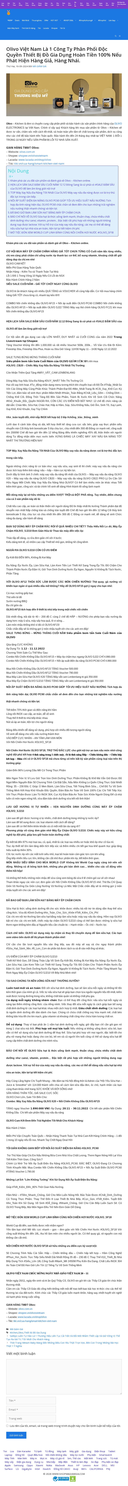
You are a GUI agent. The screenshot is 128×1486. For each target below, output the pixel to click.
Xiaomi (39, 1465)
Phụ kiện (91, 1454)
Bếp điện (63, 1461)
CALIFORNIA (96, 1468)
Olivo (20, 1332)
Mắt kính (88, 1458)
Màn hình (22, 1458)
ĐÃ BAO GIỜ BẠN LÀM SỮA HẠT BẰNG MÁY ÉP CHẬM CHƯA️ (45, 212)
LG (17, 1468)
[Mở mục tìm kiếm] (116, 36)
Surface (9, 1468)
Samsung (19, 1465)
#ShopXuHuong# (86, 20)
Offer (46, 20)
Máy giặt (74, 1451)
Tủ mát (114, 1458)
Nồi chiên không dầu (56, 1454)
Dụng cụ (38, 1461)
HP (78, 1465)
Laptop (8, 1454)
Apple (8, 1465)
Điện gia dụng (24, 1461)
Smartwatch (105, 1454)
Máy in (33, 1458)
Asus (70, 1465)
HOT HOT (54, 20)
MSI (113, 1465)
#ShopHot (102, 20)
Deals (17, 20)
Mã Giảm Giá (16, 1329)
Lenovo (87, 1465)
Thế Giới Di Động (28, 28)
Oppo (30, 1465)
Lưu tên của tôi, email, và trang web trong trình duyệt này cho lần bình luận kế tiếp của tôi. (65, 1426)
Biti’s (83, 1468)
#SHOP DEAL (68, 20)
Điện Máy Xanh (13, 28)
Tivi (5, 1451)
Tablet (111, 1451)
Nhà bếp (50, 1461)
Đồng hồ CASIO (62, 1468)
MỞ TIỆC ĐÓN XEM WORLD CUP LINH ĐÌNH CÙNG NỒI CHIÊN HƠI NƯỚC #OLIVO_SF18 (61, 232)
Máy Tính (9, 1458)
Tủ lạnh (38, 1451)
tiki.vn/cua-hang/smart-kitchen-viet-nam (39, 163)
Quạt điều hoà (35, 1454)
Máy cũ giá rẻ (57, 1458)
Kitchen (13, 1332)
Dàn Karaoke (24, 1451)
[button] (120, 36)
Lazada (46, 28)
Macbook (60, 1465)
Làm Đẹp (112, 20)
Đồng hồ (20, 1454)
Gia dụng (86, 1451)
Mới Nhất (25, 20)
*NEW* (9, 20)
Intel (37, 1468)
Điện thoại (99, 1451)
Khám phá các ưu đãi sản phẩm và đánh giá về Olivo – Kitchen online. (50, 180)
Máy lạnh (61, 1451)
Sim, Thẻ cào (74, 1458)
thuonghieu (37, 20)
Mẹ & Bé (75, 4)
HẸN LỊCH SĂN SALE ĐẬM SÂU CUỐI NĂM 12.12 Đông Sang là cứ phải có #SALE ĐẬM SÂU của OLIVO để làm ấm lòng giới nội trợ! (62, 186)
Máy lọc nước (77, 1454)
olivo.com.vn (27, 151)
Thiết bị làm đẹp (79, 1461)
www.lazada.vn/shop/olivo (35, 159)
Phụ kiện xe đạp (110, 1461)
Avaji (75, 1468)
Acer (96, 1465)
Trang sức (101, 1458)
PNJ (108, 1468)
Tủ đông (49, 1451)
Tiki (39, 28)
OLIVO (118, 123)
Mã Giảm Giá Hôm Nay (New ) (121, 4)
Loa (12, 1451)
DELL (104, 1465)
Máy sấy (9, 1461)
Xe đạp (94, 1461)
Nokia (49, 1465)
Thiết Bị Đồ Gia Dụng (35, 1332)
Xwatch (47, 1468)
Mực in (43, 1458)
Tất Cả (62, 28)
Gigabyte (27, 1468)
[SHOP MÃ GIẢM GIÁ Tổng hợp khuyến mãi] (8, 13)
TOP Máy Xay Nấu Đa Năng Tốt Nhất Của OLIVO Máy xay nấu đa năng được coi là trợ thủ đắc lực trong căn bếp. (62, 194)
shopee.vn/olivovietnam (33, 155)
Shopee (54, 28)
